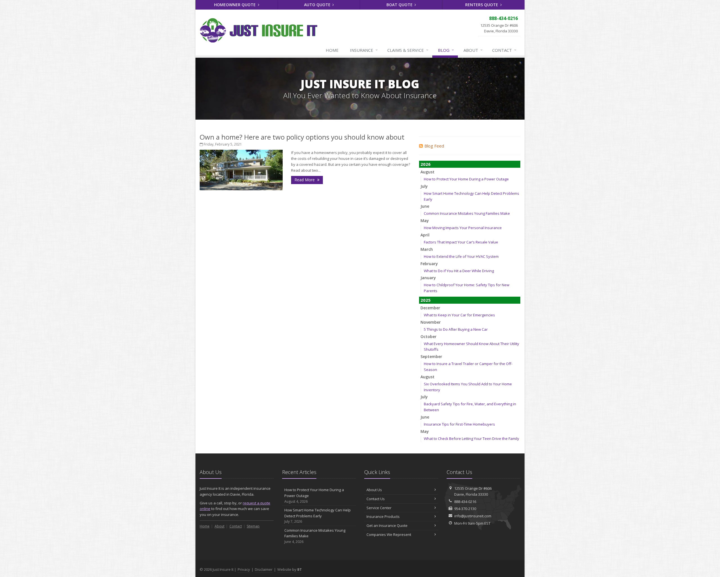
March (426, 249)
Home (332, 50)
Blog (446, 50)
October (428, 336)
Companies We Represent (388, 534)
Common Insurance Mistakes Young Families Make (467, 213)
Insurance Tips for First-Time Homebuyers (459, 424)
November (430, 322)
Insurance (364, 50)
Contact (504, 50)
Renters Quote (482, 4)
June (424, 206)
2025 (425, 300)
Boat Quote (400, 4)
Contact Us (375, 498)
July (424, 186)
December (430, 307)
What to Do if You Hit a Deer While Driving (459, 270)
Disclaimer (264, 569)
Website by (289, 569)
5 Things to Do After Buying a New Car (456, 329)
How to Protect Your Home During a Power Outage (466, 179)
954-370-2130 (465, 508)
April (424, 235)
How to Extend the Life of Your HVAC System (461, 256)
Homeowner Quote (235, 4)
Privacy (244, 569)
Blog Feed (434, 146)
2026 (425, 164)
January (428, 277)
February (429, 263)
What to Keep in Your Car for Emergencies (459, 314)
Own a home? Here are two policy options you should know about (302, 137)
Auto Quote (318, 4)
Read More (305, 179)
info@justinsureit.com (472, 515)
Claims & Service (407, 50)
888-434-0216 (465, 501)
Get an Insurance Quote (387, 525)
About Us (374, 489)
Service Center (379, 507)
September (431, 356)
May (424, 220)
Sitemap (253, 526)
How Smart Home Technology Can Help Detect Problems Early (317, 515)
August (427, 172)
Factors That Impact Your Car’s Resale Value (461, 242)
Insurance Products (383, 516)
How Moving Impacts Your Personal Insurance (463, 227)
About (473, 50)
